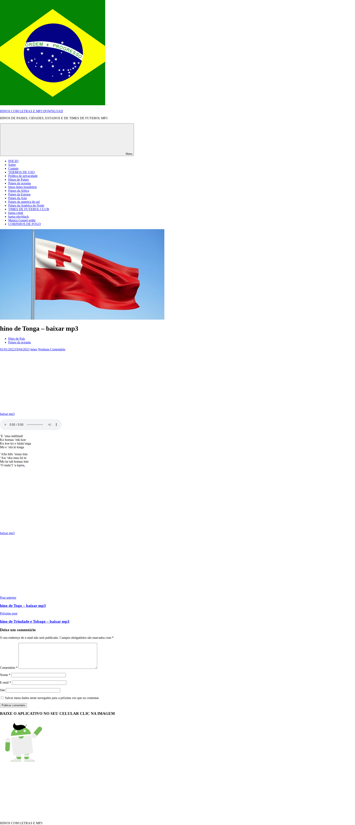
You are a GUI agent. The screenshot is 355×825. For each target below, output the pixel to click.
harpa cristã (15, 213)
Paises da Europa (19, 194)
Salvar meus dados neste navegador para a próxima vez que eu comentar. (52, 698)
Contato (13, 168)
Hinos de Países (18, 179)
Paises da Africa (18, 190)
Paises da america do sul (24, 201)
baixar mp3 (7, 414)
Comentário (9, 667)
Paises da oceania (19, 183)
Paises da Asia (17, 198)
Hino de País (16, 338)
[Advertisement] (123, 380)
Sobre (12, 164)
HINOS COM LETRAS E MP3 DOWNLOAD (31, 111)
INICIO (13, 161)
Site (2, 690)
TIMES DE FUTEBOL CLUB (28, 209)
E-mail (5, 682)
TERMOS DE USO (21, 172)
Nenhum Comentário (51, 349)
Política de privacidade (23, 176)
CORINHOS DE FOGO (24, 224)
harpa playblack (18, 216)
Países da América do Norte (26, 205)
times (33, 349)
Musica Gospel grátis (22, 220)
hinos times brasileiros (22, 187)
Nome (5, 675)
